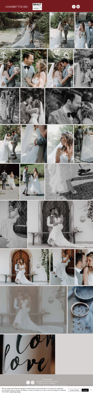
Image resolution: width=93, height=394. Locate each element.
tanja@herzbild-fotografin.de (47, 381)
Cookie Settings (74, 390)
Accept (85, 390)
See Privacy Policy (15, 392)
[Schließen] (91, 390)
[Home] (74, 7)
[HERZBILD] (78, 6)
